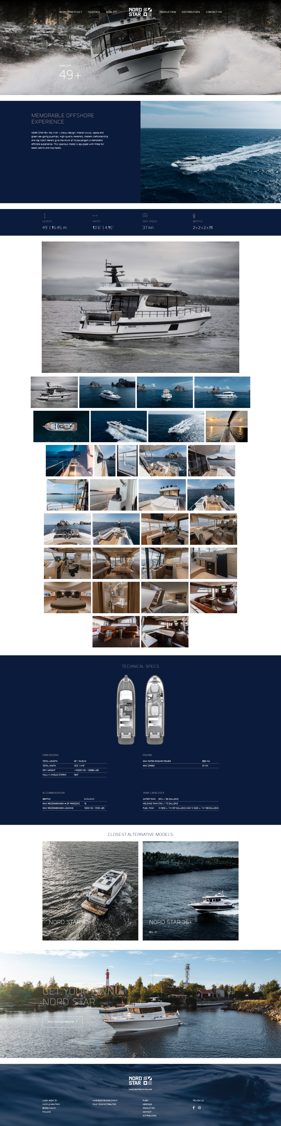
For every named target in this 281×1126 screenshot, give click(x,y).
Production (168, 12)
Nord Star (140, 12)
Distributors (191, 12)
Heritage (94, 12)
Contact (147, 1112)
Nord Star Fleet (70, 12)
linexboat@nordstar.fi (105, 1100)
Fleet (146, 1100)
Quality (111, 12)
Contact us (214, 12)
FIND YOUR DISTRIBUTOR (61, 1021)
